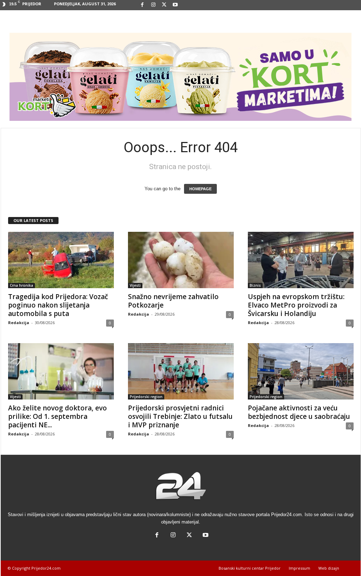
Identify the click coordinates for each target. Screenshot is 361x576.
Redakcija (18, 322)
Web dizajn (328, 568)
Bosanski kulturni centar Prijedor (250, 568)
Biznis (255, 285)
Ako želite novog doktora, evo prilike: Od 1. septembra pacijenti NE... (57, 416)
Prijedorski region (146, 396)
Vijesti (135, 285)
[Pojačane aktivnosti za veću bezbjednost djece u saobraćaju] (301, 371)
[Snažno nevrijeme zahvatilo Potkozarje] (181, 260)
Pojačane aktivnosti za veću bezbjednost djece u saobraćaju (299, 412)
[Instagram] (153, 5)
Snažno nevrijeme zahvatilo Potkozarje (173, 301)
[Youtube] (175, 5)
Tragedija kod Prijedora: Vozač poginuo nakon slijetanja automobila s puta (58, 305)
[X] (164, 5)
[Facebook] (142, 5)
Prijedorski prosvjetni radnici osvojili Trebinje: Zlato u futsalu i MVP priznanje (180, 416)
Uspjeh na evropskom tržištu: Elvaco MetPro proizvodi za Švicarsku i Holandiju (296, 305)
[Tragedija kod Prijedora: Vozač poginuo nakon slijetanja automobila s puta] (61, 260)
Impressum (299, 568)
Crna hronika (21, 285)
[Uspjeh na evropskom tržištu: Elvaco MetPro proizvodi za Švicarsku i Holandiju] (301, 260)
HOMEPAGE (200, 189)
